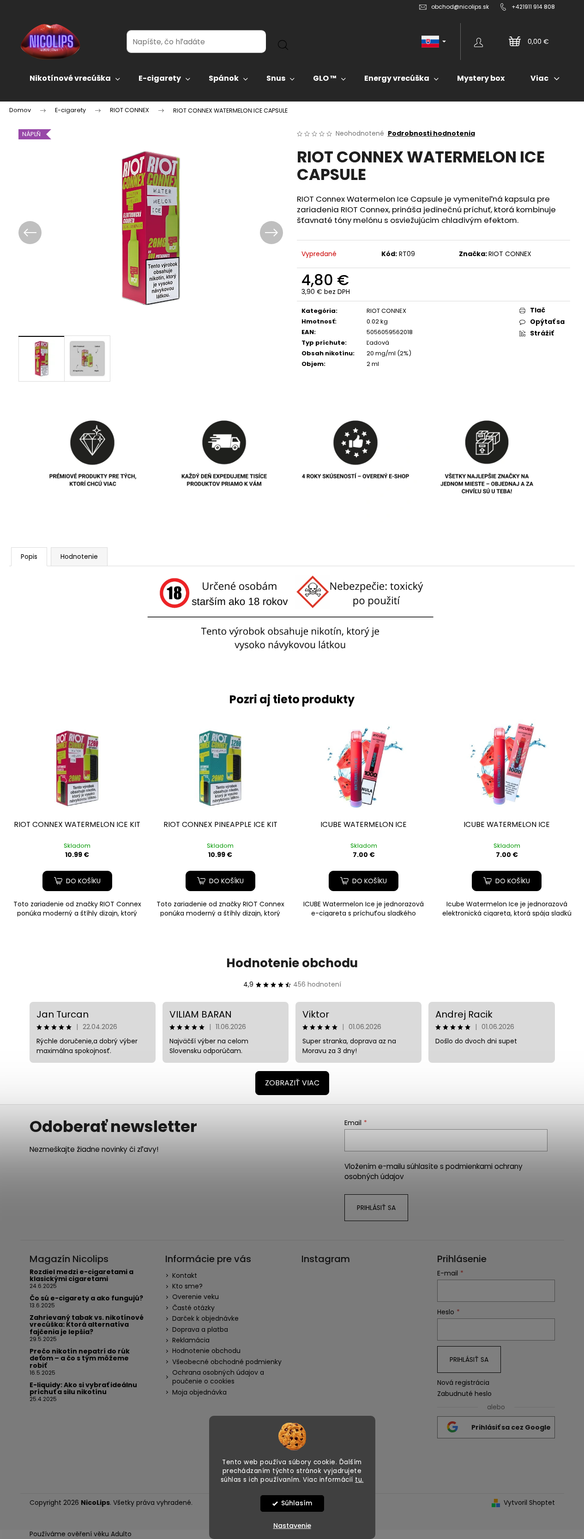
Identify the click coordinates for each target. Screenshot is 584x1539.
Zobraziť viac (292, 1083)
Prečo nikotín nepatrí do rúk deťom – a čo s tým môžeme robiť (80, 1358)
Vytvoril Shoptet (529, 1502)
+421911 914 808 (533, 7)
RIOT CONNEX (509, 253)
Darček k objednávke (205, 1318)
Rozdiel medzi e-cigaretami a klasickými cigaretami (81, 1276)
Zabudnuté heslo (464, 1393)
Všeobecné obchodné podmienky (227, 1361)
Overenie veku (195, 1296)
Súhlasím (296, 1503)
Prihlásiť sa (376, 1207)
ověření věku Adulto (99, 1534)
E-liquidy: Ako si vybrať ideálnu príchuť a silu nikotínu (83, 1389)
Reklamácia (191, 1340)
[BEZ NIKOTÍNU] (363, 767)
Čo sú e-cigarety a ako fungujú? (86, 1298)
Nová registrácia (463, 1382)
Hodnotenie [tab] (79, 556)
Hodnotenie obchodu (292, 963)
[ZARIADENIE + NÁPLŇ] (77, 767)
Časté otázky (193, 1307)
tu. (359, 1479)
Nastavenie (292, 1525)
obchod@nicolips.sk (460, 7)
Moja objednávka (199, 1392)
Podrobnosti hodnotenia (431, 133)
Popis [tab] (29, 556)
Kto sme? (187, 1286)
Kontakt (184, 1275)
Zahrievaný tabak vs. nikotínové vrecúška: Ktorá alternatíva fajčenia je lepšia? (87, 1324)
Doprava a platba (200, 1329)
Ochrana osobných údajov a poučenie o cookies (218, 1377)
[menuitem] (74, 78)
